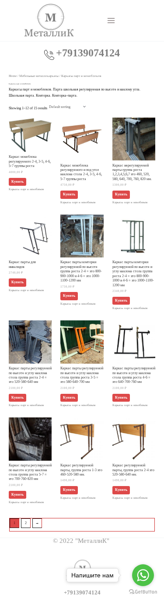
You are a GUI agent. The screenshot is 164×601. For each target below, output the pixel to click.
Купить (17, 182)
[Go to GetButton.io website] (143, 592)
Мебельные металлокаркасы (39, 76)
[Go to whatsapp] (143, 575)
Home (13, 76)
